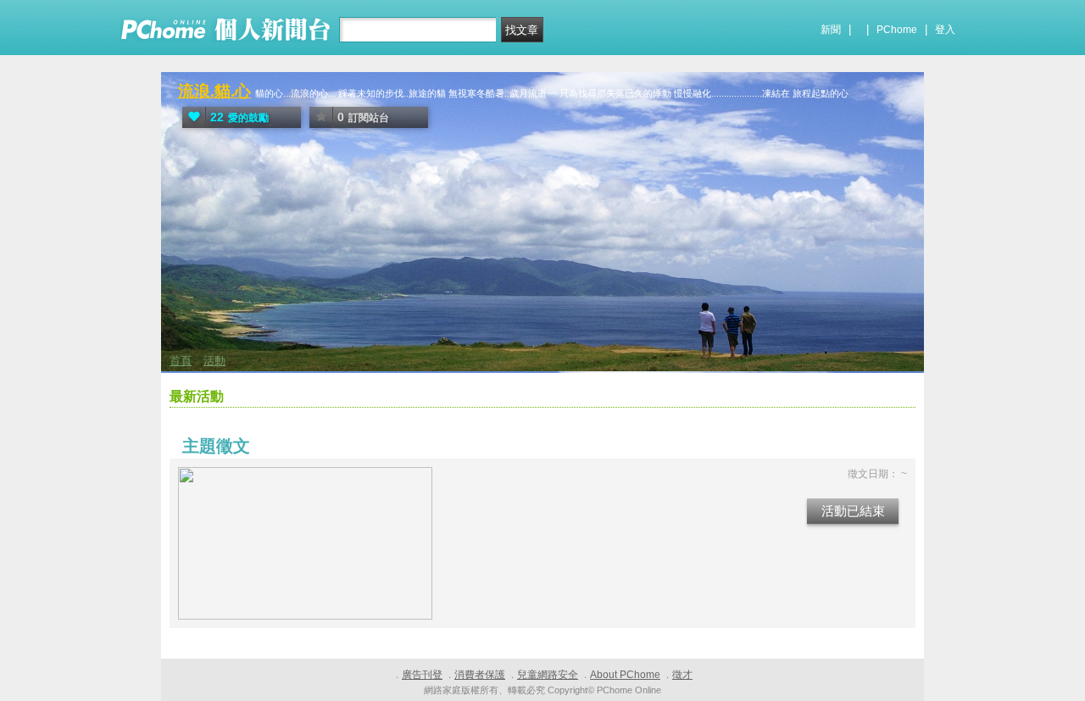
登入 (945, 30)
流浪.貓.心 (214, 91)
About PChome (625, 675)
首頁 (181, 360)
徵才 (682, 675)
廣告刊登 (422, 675)
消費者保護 (479, 675)
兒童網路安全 (547, 675)
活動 (214, 360)
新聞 (831, 30)
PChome (896, 30)
